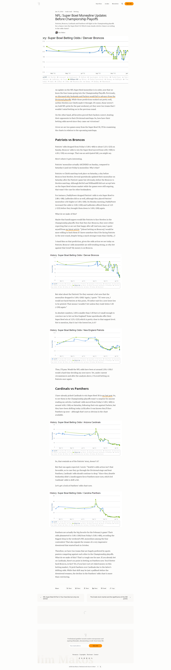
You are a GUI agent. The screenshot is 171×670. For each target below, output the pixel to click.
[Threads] (86, 658)
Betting (76, 11)
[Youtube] (89, 658)
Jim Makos (76, 666)
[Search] (122, 3)
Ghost (89, 666)
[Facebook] (79, 658)
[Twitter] (81, 658)
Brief (94, 666)
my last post (107, 395)
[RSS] (91, 658)
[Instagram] (84, 658)
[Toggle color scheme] (99, 666)
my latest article (72, 229)
